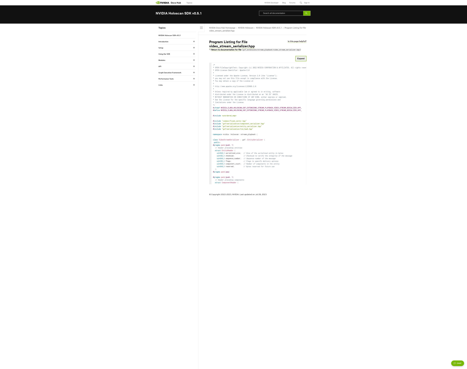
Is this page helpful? (297, 41)
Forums (292, 3)
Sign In (307, 3)
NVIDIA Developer (272, 3)
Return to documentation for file (226, 49)
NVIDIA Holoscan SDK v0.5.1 (269, 28)
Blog (284, 3)
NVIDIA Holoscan (245, 28)
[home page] (163, 2)
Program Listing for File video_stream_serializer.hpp (232, 44)
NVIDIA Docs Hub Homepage (222, 28)
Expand (301, 59)
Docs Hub (176, 2)
